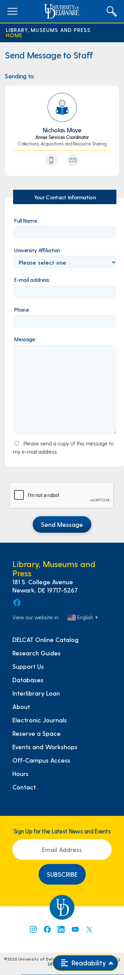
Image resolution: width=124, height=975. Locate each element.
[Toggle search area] (111, 11)
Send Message (62, 524)
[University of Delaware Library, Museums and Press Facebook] (16, 602)
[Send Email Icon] (73, 160)
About (21, 706)
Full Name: (26, 220)
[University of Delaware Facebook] (47, 929)
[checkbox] (62, 495)
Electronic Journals (39, 720)
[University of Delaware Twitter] (89, 929)
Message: (24, 339)
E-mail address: (31, 279)
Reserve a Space (36, 733)
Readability (88, 963)
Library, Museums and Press (48, 30)
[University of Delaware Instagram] (33, 929)
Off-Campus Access (41, 760)
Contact (24, 787)
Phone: (21, 309)
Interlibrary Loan (36, 693)
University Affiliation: (37, 250)
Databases (27, 680)
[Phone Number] (51, 160)
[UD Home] (62, 11)
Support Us (28, 666)
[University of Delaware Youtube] (75, 929)
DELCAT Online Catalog (45, 639)
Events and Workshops (45, 747)
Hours (20, 774)
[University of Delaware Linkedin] (61, 929)
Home (14, 35)
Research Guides (36, 653)
